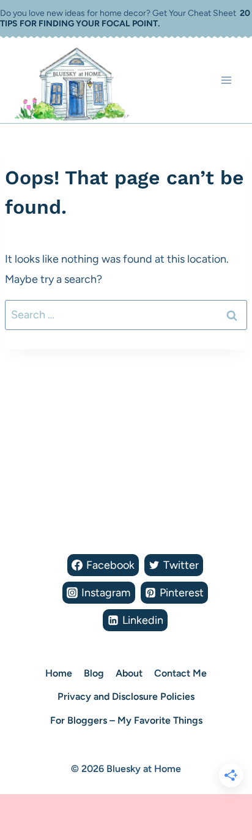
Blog (94, 673)
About (129, 673)
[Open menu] (226, 80)
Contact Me (180, 673)
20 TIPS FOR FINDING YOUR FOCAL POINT (125, 18)
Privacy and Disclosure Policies (126, 696)
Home (58, 673)
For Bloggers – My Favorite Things (126, 720)
